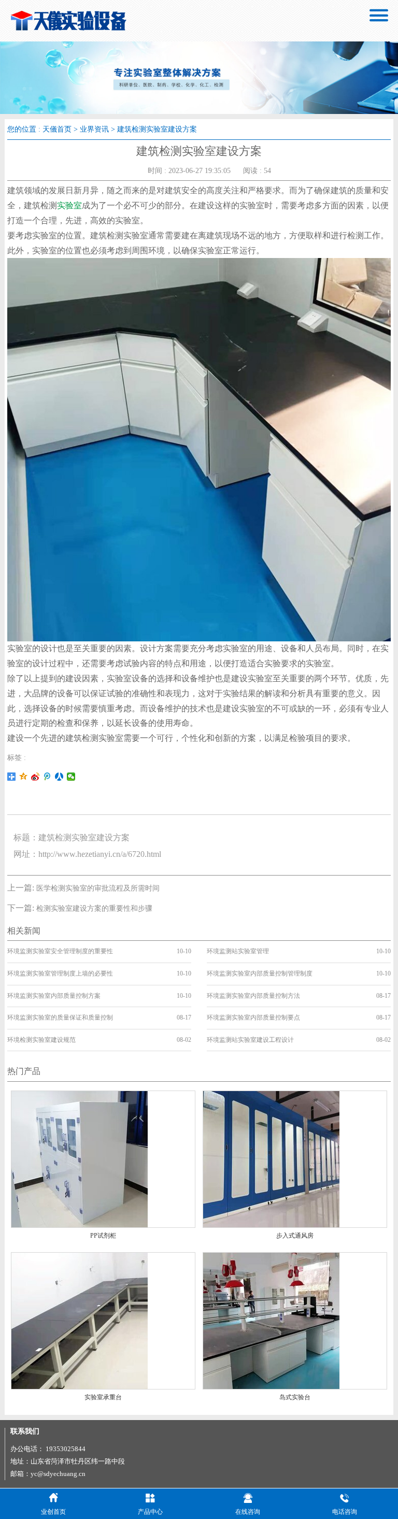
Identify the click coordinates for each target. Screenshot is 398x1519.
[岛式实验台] (271, 1320)
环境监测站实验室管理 (238, 951)
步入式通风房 (295, 1235)
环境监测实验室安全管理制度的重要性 (60, 951)
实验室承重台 (103, 1397)
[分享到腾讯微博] (47, 776)
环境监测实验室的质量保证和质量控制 (60, 1017)
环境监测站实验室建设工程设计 (250, 1039)
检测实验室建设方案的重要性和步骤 (94, 908)
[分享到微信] (71, 776)
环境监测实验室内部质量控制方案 (54, 995)
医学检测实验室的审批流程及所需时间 (98, 888)
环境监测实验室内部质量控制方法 (253, 995)
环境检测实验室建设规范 (41, 1039)
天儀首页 (57, 129)
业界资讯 (94, 129)
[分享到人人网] (59, 776)
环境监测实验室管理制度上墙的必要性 (60, 973)
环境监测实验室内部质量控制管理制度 (259, 973)
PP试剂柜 (103, 1235)
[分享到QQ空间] (23, 776)
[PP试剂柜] (79, 1159)
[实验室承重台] (79, 1320)
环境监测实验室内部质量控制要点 (253, 1017)
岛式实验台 (294, 1397)
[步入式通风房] (271, 1159)
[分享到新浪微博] (35, 776)
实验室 (69, 205)
